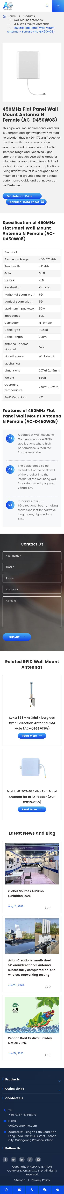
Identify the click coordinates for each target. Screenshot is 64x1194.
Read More (32, 736)
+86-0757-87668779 (22, 1115)
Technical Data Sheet (26, 202)
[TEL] (32, 1190)
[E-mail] (19, 1190)
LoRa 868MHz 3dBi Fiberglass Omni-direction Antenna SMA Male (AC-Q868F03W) (32, 723)
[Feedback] (57, 1190)
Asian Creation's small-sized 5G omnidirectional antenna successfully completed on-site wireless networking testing (31, 967)
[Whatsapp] (6, 1190)
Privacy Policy (40, 1180)
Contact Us (14, 1098)
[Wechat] (45, 1190)
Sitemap (19, 1180)
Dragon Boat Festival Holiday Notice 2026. (30, 1041)
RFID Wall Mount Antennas (31, 24)
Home (12, 16)
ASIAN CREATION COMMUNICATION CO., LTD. (29, 1169)
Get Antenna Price (22, 196)
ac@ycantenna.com (22, 1126)
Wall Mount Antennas (28, 20)
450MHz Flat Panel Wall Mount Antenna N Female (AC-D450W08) (31, 30)
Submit (17, 637)
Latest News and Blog (32, 833)
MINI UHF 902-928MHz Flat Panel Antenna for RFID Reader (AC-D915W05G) (32, 797)
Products (29, 16)
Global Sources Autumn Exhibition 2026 (26, 893)
